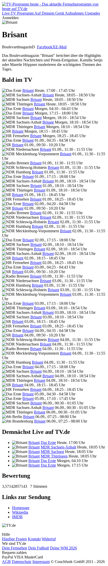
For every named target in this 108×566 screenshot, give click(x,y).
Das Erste (48, 442)
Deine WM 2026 (63, 548)
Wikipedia (20, 512)
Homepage (20, 508)
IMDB (17, 517)
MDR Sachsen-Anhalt (58, 447)
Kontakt (34, 539)
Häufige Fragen (14, 539)
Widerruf (49, 539)
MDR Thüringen (54, 456)
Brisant (28, 90)
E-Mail (61, 47)
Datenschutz (21, 561)
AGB (6, 561)
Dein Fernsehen (14, 548)
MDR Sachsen (52, 451)
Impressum (41, 561)
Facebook (44, 47)
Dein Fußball (38, 548)
